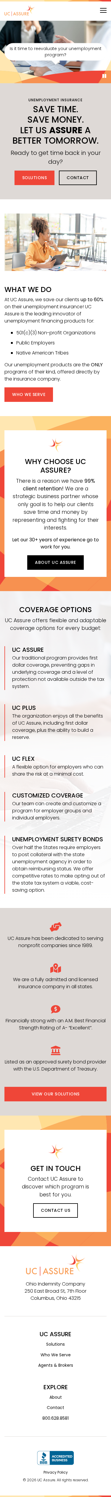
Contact (78, 178)
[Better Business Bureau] (55, 1457)
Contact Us (55, 1210)
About (55, 1397)
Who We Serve (28, 394)
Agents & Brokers (55, 1365)
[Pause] (104, 76)
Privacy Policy (56, 1472)
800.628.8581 (55, 1418)
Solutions (34, 178)
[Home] (19, 10)
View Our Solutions (56, 1094)
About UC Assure (55, 562)
